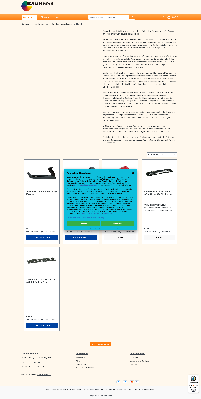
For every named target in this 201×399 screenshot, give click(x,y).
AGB (78, 361)
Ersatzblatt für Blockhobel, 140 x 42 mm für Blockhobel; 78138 (158, 193)
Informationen (137, 353)
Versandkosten (92, 389)
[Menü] (197, 376)
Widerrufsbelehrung (85, 367)
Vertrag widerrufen (100, 344)
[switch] (193, 390)
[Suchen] (132, 17)
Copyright (134, 364)
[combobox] (108, 17)
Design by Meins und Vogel (100, 396)
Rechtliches (82, 353)
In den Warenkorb (42, 237)
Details (120, 237)
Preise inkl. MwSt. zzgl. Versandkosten (40, 232)
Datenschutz (81, 364)
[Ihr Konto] (163, 17)
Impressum (81, 358)
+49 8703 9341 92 (30, 362)
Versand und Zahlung (139, 361)
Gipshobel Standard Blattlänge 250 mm (41, 192)
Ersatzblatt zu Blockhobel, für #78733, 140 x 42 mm (41, 280)
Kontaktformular (44, 374)
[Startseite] (37, 6)
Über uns (134, 358)
